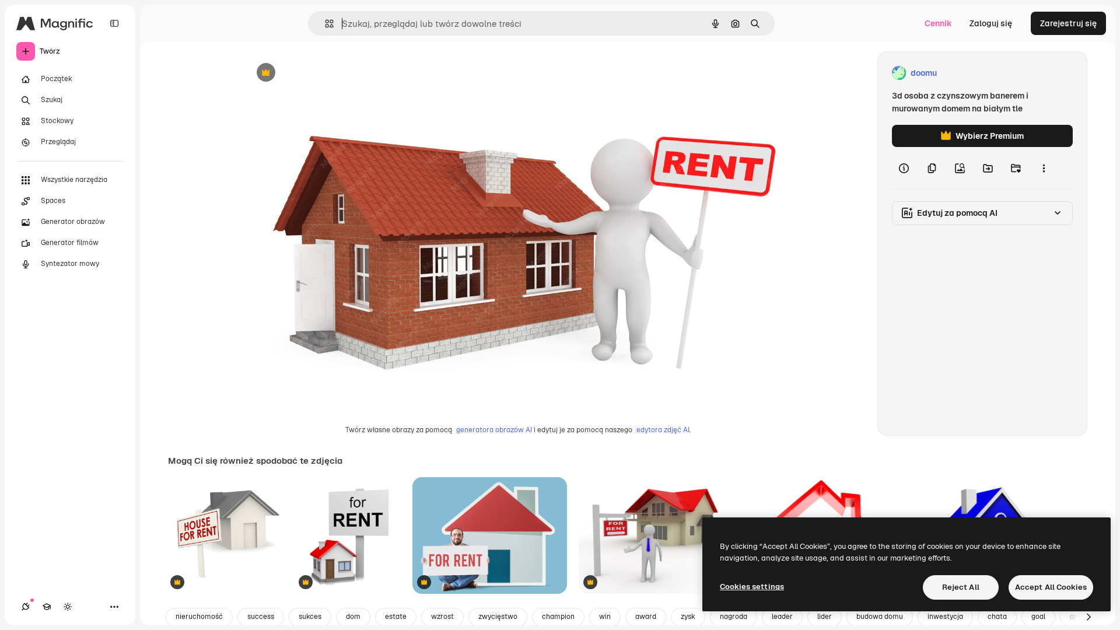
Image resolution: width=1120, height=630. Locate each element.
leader (782, 616)
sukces (310, 616)
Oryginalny (325, 73)
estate (396, 616)
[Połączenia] (25, 606)
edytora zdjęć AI (663, 430)
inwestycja (945, 616)
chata (997, 616)
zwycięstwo (497, 616)
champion (558, 616)
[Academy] (46, 606)
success (260, 616)
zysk (688, 616)
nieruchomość (199, 616)
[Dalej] (1088, 617)
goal (1038, 616)
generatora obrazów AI (494, 430)
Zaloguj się (991, 23)
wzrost (442, 616)
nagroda (733, 616)
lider (824, 616)
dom (353, 616)
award (645, 616)
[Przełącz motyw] (67, 606)
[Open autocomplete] (325, 23)
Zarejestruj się (1068, 23)
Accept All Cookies (1051, 587)
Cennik (938, 23)
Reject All (960, 587)
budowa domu (879, 616)
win (605, 616)
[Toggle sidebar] (114, 23)
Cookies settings (752, 587)
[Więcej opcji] (1043, 168)
